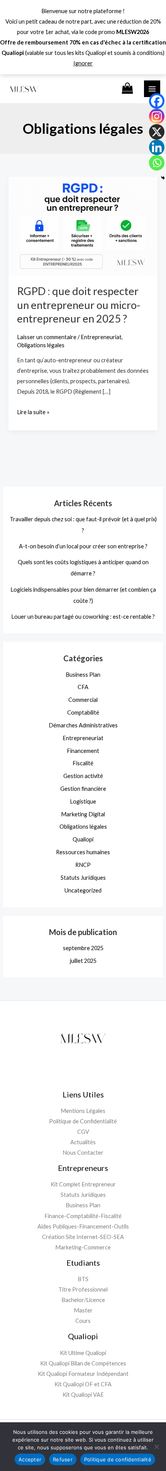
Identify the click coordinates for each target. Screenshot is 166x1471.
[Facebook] (156, 101)
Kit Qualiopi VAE (83, 1394)
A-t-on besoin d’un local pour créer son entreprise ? (83, 546)
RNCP (83, 865)
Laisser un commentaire (46, 337)
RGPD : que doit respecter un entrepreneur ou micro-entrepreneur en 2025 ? (78, 305)
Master (83, 1310)
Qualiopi (83, 839)
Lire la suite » (33, 411)
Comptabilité (83, 712)
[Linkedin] (156, 147)
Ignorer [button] (83, 63)
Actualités (83, 1142)
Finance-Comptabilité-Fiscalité (83, 1216)
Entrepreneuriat (83, 738)
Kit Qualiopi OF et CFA (83, 1384)
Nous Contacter (83, 1152)
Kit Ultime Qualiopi (83, 1353)
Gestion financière (83, 788)
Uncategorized (83, 890)
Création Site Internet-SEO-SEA (83, 1237)
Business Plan (83, 674)
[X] (156, 132)
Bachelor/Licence (83, 1300)
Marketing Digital (83, 814)
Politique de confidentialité (117, 1459)
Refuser (63, 1459)
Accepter (30, 1459)
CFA (83, 687)
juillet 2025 (83, 960)
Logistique (83, 801)
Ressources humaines (83, 852)
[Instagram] (156, 116)
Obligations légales (83, 826)
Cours (83, 1320)
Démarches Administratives (83, 725)
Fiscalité (83, 763)
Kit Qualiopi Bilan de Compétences (83, 1363)
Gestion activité (83, 776)
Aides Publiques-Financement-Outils (83, 1226)
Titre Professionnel (83, 1289)
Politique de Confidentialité (83, 1121)
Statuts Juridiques (83, 877)
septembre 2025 (83, 948)
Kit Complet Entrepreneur (83, 1184)
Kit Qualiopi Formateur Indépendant (83, 1373)
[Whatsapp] (156, 163)
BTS (83, 1279)
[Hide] (163, 178)
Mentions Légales (83, 1111)
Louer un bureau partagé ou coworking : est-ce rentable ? (83, 616)
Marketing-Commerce (83, 1247)
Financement (83, 750)
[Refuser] (156, 1447)
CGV (83, 1131)
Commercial (83, 699)
